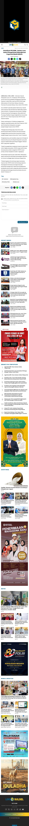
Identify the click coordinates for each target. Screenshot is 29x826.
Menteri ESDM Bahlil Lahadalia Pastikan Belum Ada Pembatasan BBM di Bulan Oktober (7, 636)
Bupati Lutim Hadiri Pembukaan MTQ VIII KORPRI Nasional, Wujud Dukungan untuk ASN (18, 244)
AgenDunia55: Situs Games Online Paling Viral (16, 375)
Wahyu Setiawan (14, 56)
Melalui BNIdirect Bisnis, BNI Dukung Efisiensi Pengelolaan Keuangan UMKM (21, 711)
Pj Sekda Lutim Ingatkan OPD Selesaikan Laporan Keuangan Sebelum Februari (14, 386)
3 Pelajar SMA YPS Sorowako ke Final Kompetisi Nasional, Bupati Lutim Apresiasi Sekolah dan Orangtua (18, 294)
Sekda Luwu (16, 182)
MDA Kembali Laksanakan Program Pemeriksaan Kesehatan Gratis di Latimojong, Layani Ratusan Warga (13, 395)
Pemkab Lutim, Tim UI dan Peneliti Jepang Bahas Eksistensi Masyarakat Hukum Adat (15, 378)
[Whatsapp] (12, 809)
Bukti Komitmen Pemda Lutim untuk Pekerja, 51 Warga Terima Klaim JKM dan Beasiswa (18, 322)
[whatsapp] (14, 59)
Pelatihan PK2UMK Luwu (7, 182)
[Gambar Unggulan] (14, 69)
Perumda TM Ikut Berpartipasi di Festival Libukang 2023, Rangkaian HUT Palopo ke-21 (21, 517)
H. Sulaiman (5, 179)
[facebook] (9, 59)
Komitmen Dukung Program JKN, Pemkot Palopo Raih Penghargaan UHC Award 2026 (15, 382)
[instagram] (17, 809)
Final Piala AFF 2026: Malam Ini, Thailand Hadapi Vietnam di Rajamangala (18, 272)
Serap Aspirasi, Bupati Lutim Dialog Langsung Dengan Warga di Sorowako (18, 287)
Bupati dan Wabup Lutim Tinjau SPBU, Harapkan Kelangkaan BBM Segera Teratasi (15, 412)
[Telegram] (14, 809)
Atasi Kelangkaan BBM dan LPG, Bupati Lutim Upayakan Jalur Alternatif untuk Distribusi (15, 390)
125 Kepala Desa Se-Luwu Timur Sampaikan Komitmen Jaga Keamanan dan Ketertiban (18, 315)
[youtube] (23, 809)
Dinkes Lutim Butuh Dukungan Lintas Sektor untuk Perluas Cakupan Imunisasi (17, 280)
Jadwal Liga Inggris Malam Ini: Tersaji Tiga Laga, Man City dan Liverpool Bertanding (18, 258)
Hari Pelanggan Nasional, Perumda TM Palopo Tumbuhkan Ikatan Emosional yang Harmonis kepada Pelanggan (7, 504)
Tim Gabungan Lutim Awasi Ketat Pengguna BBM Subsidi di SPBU (18, 265)
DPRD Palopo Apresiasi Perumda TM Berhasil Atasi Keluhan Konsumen (21, 502)
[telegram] (17, 59)
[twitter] (12, 59)
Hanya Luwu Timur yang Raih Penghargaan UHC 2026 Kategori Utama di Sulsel (15, 399)
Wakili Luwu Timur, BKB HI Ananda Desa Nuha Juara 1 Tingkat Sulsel (18, 251)
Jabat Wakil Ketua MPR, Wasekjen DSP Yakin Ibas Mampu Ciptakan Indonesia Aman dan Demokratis (21, 623)
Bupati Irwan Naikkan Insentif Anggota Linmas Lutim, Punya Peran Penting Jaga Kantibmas (18, 308)
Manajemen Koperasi (15, 179)
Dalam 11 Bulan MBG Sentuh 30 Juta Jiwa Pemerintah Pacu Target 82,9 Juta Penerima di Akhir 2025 (14, 608)
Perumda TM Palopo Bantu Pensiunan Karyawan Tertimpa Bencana (6, 516)
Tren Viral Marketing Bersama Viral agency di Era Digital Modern (7, 724)
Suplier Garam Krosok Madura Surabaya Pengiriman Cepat (14, 488)
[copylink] (20, 59)
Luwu (2, 48)
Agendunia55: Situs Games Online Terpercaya (13, 367)
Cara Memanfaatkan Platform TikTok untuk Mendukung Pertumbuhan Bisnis (13, 697)
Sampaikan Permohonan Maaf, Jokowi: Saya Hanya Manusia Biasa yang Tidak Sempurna (21, 636)
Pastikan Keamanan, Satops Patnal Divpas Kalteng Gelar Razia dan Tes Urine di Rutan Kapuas (7, 623)
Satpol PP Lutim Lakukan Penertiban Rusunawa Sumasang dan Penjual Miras (14, 409)
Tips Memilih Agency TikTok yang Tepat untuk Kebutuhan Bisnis (7, 711)
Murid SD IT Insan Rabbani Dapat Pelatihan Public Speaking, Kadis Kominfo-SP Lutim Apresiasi (18, 301)
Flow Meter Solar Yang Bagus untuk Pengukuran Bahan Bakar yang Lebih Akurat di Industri (21, 725)
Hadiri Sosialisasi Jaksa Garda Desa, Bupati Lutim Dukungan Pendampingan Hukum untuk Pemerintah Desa (16, 404)
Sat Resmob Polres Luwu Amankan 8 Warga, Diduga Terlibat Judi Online (15, 371)
